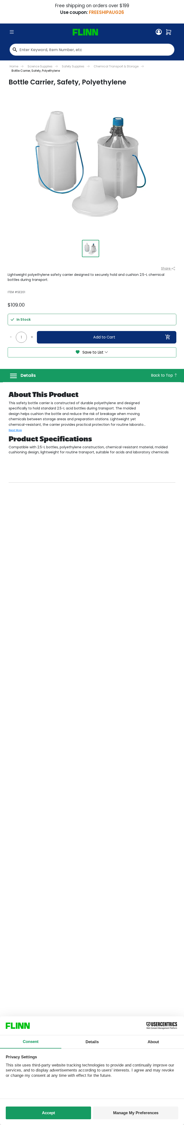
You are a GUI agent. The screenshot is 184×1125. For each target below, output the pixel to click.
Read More (15, 430)
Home (14, 66)
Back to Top (162, 375)
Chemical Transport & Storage (116, 66)
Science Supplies (40, 66)
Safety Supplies (73, 66)
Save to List (93, 352)
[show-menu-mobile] (12, 32)
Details (28, 375)
